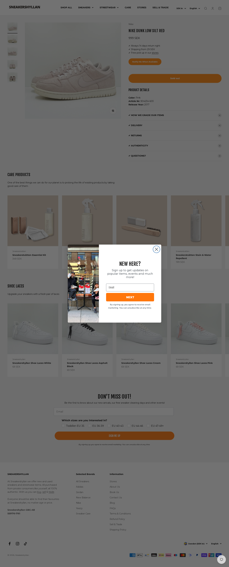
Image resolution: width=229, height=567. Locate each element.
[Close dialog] (156, 249)
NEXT (130, 297)
